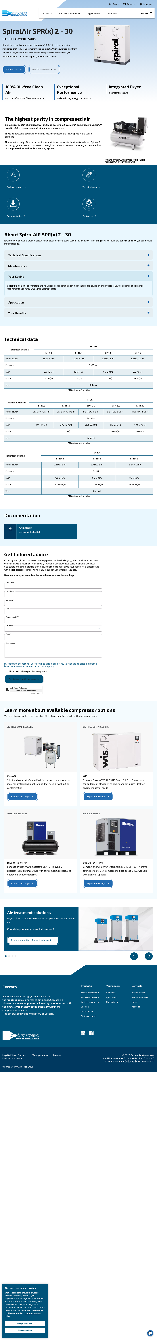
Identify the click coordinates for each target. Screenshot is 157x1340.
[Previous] (134, 956)
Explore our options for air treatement (31, 940)
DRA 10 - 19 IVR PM (17, 862)
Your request (11, 643)
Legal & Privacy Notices (14, 1055)
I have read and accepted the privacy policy (28, 671)
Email (8, 634)
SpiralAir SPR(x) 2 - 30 (37, 31)
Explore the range (20, 796)
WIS (85, 775)
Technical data (89, 187)
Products (47, 13)
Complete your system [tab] (6, 956)
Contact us (87, 216)
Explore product (15, 187)
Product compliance (12, 1058)
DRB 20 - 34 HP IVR (93, 862)
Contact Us (12, 69)
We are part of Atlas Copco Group (17, 1066)
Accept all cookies (25, 1323)
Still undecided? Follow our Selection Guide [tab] (12, 956)
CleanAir (12, 775)
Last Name (10, 591)
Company (10, 600)
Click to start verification (26, 690)
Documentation (14, 216)
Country (9, 626)
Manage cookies (40, 1055)
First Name (10, 583)
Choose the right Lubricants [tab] (9, 956)
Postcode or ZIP (12, 617)
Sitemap (57, 1055)
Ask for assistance (42, 69)
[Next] (149, 956)
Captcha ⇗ (36, 693)
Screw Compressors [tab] (15, 956)
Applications (94, 13)
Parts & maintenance (69, 13)
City (8, 608)
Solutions (112, 13)
